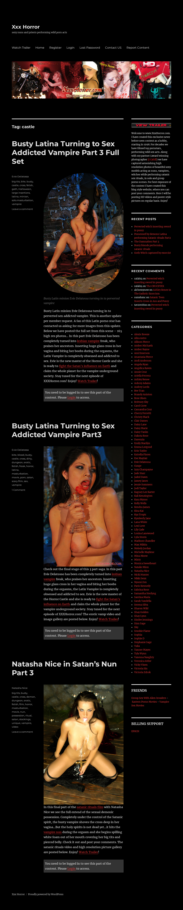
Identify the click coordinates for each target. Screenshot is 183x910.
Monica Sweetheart (145, 563)
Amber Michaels (143, 345)
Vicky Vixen (141, 664)
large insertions (21, 192)
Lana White (140, 522)
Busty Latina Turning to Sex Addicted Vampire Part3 (63, 430)
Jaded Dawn (141, 477)
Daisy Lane (140, 424)
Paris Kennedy (142, 585)
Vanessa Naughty (144, 657)
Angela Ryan (141, 364)
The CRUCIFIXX (155, 286)
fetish (29, 185)
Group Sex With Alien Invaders (148, 698)
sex (26, 481)
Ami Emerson (142, 353)
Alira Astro (140, 338)
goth (14, 189)
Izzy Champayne (143, 469)
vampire (17, 204)
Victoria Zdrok (142, 672)
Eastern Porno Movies (144, 701)
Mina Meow (141, 555)
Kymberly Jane (142, 518)
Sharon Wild (141, 608)
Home (39, 47)
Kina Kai (139, 510)
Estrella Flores (142, 454)
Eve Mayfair (140, 458)
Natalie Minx (141, 567)
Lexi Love (139, 525)
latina (15, 196)
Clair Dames (141, 420)
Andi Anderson (142, 360)
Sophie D (139, 638)
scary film (17, 481)
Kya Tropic (140, 514)
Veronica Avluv (142, 661)
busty (30, 181)
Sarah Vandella (142, 600)
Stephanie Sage (143, 642)
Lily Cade (139, 529)
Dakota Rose (141, 435)
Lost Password (90, 47)
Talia (137, 646)
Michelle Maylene (144, 552)
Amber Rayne (141, 349)
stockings (24, 719)
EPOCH (135, 731)
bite (23, 181)
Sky (136, 627)
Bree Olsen (140, 398)
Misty (137, 559)
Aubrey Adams (142, 383)
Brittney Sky (141, 402)
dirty (29, 458)
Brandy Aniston (143, 394)
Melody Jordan (142, 548)
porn (23, 477)
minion (24, 196)
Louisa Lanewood (144, 533)
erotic (27, 462)
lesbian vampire (88, 341)
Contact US (113, 47)
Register (55, 47)
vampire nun (53, 832)
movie (15, 477)
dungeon (17, 462)
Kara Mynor (141, 499)
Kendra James (142, 507)
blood (21, 454)
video (15, 726)
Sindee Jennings (143, 619)
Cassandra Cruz (143, 409)
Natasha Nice (20, 688)
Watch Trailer (21, 47)
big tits (16, 181)
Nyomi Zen (140, 582)
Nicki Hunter (141, 574)
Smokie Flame (142, 631)
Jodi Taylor (140, 488)
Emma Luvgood (143, 447)
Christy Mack (141, 417)
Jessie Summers (143, 484)
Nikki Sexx (140, 578)
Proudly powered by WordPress (45, 894)
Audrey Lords (141, 386)
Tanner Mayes (142, 649)
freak (22, 466)
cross (22, 185)
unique (16, 723)
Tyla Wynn (140, 653)
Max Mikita (140, 544)
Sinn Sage (139, 623)
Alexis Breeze (141, 334)
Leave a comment (22, 209)
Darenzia (139, 439)
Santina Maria (142, 597)
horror (29, 466)
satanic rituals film (90, 807)
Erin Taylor (140, 450)
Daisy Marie (141, 428)
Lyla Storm (140, 537)
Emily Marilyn (142, 443)
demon (30, 696)
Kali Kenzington (143, 495)
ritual (28, 715)
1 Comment (18, 489)
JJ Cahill (152, 159)
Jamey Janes (141, 480)
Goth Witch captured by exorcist (152, 252)
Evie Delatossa (20, 176)
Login (70, 47)
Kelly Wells (140, 503)
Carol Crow (140, 405)
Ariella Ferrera (142, 375)
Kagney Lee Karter (144, 492)
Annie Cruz (140, 371)
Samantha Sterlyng (145, 593)
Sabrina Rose (141, 589)
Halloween (24, 189)
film (21, 704)
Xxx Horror (26, 27)
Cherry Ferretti (142, 413)
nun (22, 711)
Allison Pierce (142, 341)
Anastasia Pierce (143, 356)
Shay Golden (141, 612)
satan (30, 477)
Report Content (138, 47)
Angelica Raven (143, 368)
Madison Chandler (144, 540)
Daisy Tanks (141, 432)
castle (15, 185)
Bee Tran (139, 390)
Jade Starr (139, 473)
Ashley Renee (141, 379)
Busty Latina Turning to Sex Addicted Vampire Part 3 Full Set (65, 152)
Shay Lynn (140, 616)
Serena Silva (141, 604)
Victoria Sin (140, 668)
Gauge (137, 465)
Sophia (138, 634)
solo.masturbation (22, 200)
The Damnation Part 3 (146, 241)
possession (18, 715)
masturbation (20, 473)
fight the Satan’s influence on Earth (84, 366)
